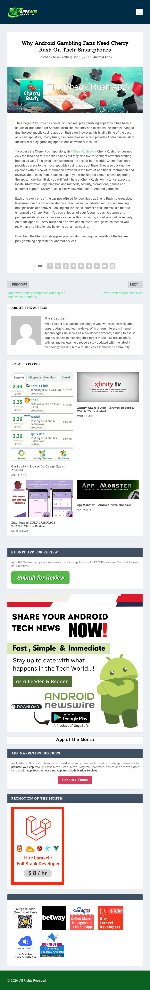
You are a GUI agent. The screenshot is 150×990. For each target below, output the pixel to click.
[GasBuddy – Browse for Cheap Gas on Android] (42, 416)
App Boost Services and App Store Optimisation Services (62, 770)
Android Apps (102, 57)
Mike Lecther (62, 57)
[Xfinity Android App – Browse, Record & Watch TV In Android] (108, 387)
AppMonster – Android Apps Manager (104, 505)
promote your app (22, 767)
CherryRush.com (84, 151)
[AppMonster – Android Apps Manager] (108, 489)
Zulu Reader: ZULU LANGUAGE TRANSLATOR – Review (33, 524)
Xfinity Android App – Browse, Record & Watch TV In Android (105, 409)
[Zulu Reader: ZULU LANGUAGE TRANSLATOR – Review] (42, 498)
